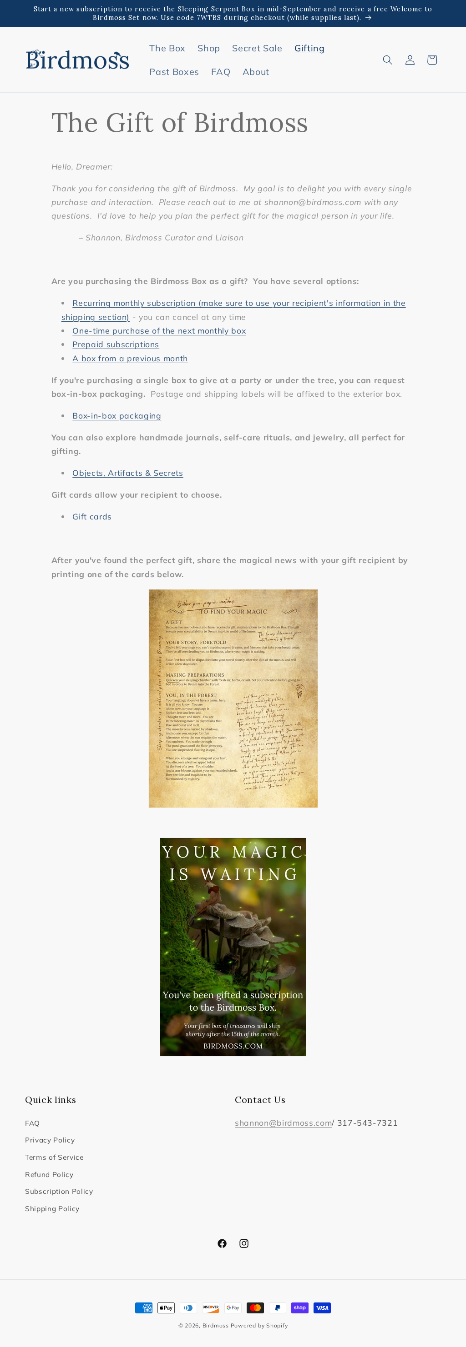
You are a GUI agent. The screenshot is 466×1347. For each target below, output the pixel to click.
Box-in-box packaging (116, 415)
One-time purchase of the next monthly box (159, 330)
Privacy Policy (50, 1140)
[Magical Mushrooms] (233, 947)
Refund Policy (49, 1174)
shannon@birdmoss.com (283, 1122)
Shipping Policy (52, 1208)
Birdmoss (216, 1325)
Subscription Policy (59, 1191)
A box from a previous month (130, 358)
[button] (388, 60)
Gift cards (93, 516)
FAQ (32, 1123)
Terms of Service (54, 1157)
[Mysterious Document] (233, 698)
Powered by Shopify (259, 1325)
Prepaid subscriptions (115, 344)
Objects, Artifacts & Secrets (127, 473)
